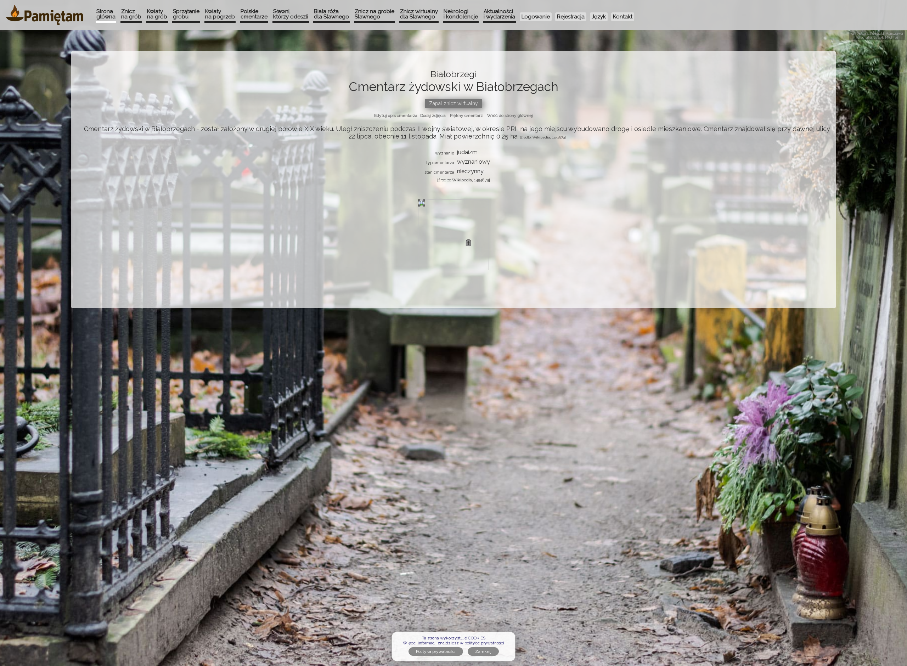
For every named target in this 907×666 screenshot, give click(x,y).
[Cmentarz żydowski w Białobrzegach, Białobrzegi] (468, 242)
